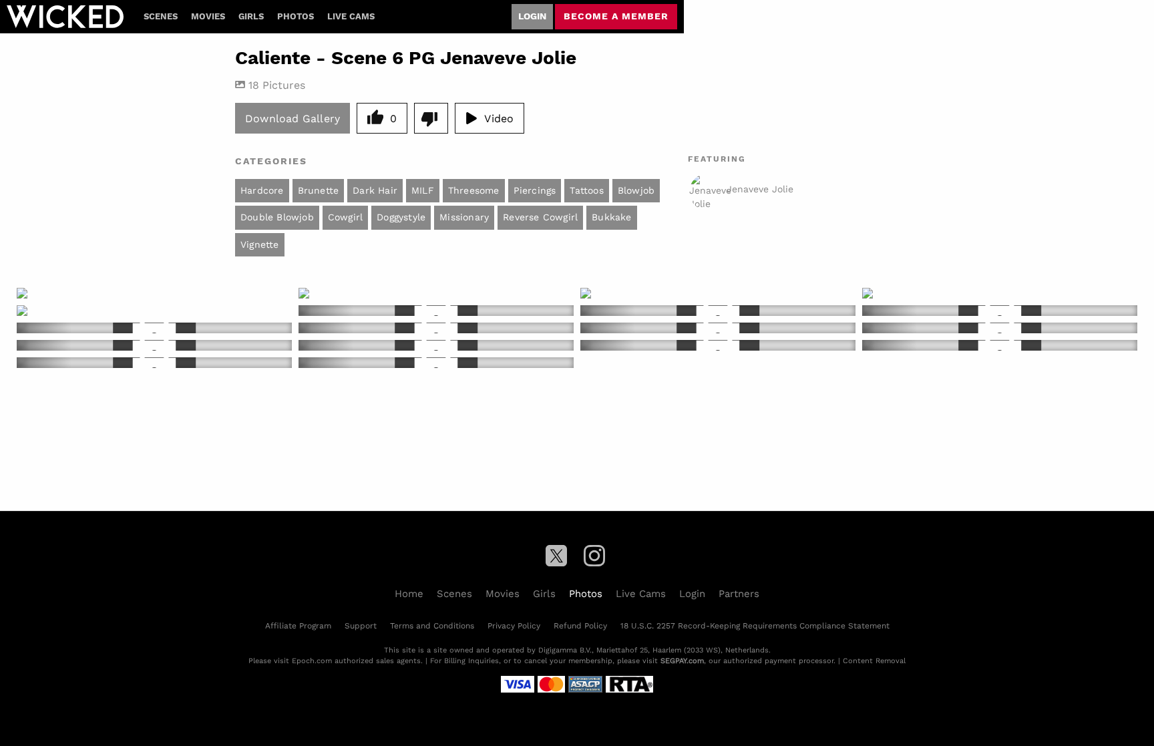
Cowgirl (345, 217)
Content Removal (874, 660)
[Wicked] (65, 16)
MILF (422, 190)
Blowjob (636, 190)
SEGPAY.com (682, 660)
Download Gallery (292, 118)
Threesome (474, 190)
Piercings (535, 190)
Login (532, 16)
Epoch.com (312, 660)
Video (499, 118)
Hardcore (262, 190)
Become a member (616, 16)
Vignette (259, 244)
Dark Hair (375, 190)
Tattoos (586, 190)
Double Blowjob (277, 217)
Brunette (318, 190)
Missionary (464, 217)
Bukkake (611, 217)
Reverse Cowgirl (540, 217)
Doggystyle (401, 217)
